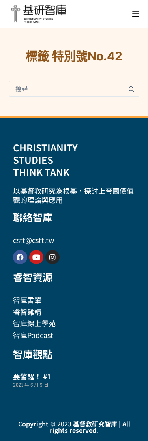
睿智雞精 (27, 311)
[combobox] (66, 89)
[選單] (135, 13)
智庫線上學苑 (34, 323)
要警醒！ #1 (32, 376)
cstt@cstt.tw (33, 240)
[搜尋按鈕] (131, 88)
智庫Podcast (33, 335)
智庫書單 (27, 300)
